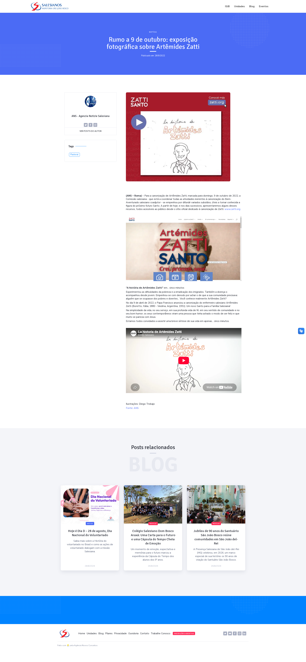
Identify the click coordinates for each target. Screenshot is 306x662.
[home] (50, 6)
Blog (252, 6)
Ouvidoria (133, 633)
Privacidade (120, 633)
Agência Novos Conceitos (86, 645)
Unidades (239, 6)
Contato (144, 633)
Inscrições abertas (184, 634)
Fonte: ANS (132, 408)
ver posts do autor (91, 131)
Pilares (109, 633)
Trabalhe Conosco (160, 633)
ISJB (227, 6)
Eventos (263, 6)
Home (81, 633)
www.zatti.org (232, 209)
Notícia (153, 32)
